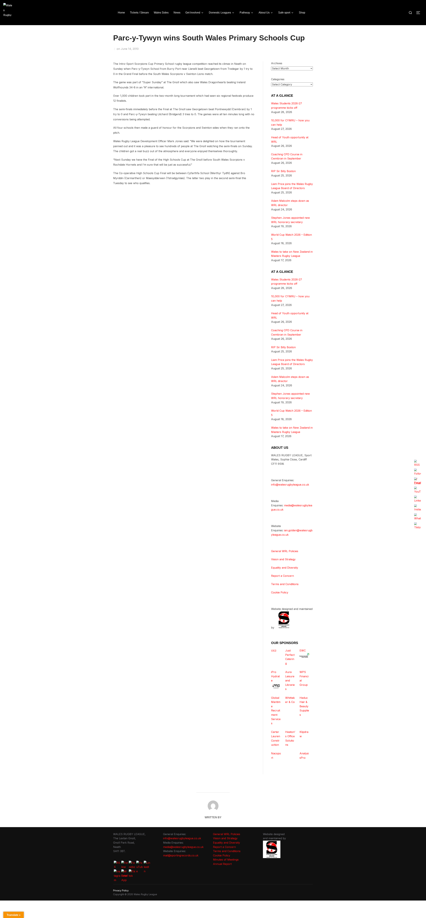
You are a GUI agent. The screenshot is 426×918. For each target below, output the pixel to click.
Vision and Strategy (283, 559)
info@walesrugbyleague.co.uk (290, 484)
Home (121, 12)
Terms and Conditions (285, 584)
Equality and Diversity (284, 567)
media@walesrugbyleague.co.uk (183, 847)
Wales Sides (161, 12)
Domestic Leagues (220, 12)
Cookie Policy (279, 592)
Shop (302, 12)
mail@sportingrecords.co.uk (180, 855)
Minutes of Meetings (226, 859)
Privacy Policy (121, 890)
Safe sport (284, 12)
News (177, 12)
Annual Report (222, 864)
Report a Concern (282, 575)
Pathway (245, 12)
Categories (277, 79)
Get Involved (192, 12)
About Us (264, 12)
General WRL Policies (284, 551)
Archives (276, 63)
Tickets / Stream (139, 12)
